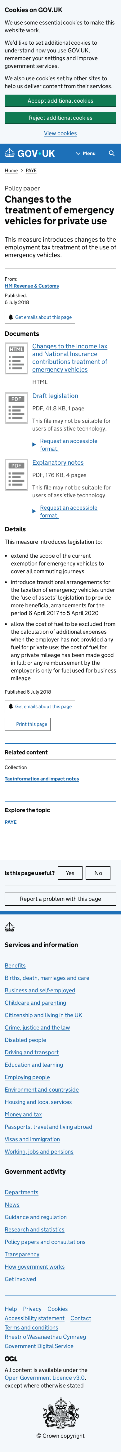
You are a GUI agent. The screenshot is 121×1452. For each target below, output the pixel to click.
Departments (21, 1192)
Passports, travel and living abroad (48, 1126)
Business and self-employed (40, 990)
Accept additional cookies (60, 100)
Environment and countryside (42, 1089)
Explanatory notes (58, 462)
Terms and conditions (31, 1327)
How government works (35, 1266)
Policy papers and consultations (45, 1241)
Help (11, 1308)
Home (11, 170)
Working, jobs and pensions (39, 1151)
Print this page (31, 724)
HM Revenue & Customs (32, 286)
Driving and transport (32, 1052)
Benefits (15, 965)
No (102, 873)
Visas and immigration (32, 1139)
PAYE (31, 170)
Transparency (22, 1254)
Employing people (27, 1077)
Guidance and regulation (36, 1217)
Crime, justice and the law (37, 1027)
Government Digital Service (39, 1346)
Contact (80, 1318)
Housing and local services (38, 1102)
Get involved (20, 1279)
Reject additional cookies (60, 117)
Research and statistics (35, 1229)
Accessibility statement (35, 1318)
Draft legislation (55, 396)
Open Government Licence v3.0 (45, 1377)
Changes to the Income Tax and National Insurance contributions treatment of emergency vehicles (69, 357)
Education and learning (34, 1064)
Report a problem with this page (60, 898)
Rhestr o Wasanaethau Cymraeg (45, 1336)
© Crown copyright (60, 1435)
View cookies (60, 133)
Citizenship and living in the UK (43, 1015)
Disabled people (25, 1039)
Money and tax (23, 1114)
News (12, 1204)
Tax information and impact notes (42, 779)
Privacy (32, 1308)
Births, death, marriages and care (47, 977)
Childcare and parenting (35, 1002)
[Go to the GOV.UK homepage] (30, 153)
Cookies (57, 1308)
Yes (74, 873)
